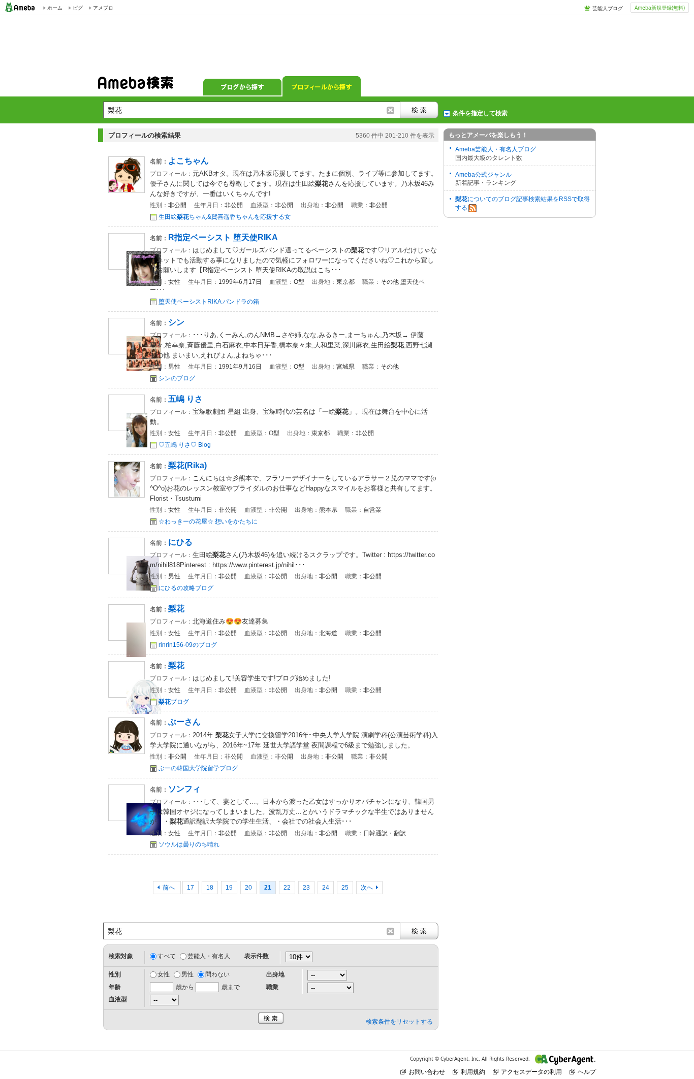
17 (190, 887)
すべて (166, 956)
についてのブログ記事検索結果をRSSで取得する (522, 203)
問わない (217, 974)
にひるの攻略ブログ (186, 588)
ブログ (174, 701)
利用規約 (473, 1071)
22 (287, 887)
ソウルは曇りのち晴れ (189, 844)
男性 (187, 974)
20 (248, 887)
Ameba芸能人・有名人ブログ (495, 149)
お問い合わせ (426, 1071)
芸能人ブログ (607, 8)
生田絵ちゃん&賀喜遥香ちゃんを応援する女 (225, 216)
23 (306, 887)
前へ (169, 887)
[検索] (419, 110)
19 (229, 887)
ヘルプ (587, 1071)
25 (345, 887)
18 (209, 887)
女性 (163, 974)
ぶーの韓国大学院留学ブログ (198, 768)
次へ (367, 887)
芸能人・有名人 (208, 956)
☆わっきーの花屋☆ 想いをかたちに (208, 521)
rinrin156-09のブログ (188, 644)
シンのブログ (177, 378)
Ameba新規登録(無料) (660, 7)
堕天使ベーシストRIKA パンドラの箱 (209, 301)
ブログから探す (242, 86)
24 (325, 887)
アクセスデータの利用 (531, 1071)
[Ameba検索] (135, 85)
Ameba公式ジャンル (483, 174)
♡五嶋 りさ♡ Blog (185, 444)
